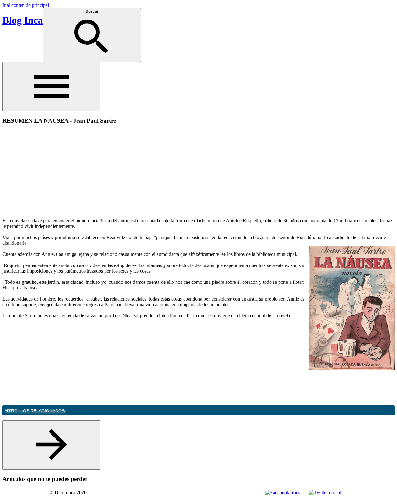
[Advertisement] (54, 173)
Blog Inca (22, 20)
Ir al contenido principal (25, 5)
